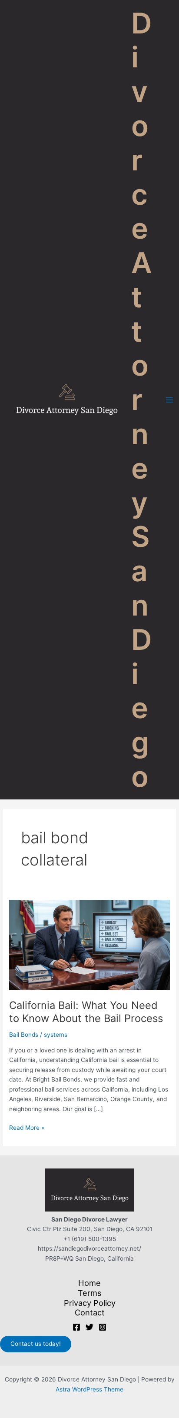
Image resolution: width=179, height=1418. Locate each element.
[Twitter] (89, 1327)
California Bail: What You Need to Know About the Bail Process (86, 1012)
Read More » (26, 1128)
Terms (90, 1293)
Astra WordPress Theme (89, 1389)
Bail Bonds (23, 1034)
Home (89, 1283)
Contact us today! (35, 1343)
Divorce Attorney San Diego (141, 400)
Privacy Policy (90, 1303)
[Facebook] (76, 1327)
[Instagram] (102, 1327)
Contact (90, 1312)
